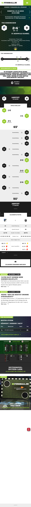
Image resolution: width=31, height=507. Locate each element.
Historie (2, 214)
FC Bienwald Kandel (20, 33)
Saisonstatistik (15, 214)
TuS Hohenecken (9, 23)
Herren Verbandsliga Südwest (15, 7)
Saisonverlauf (29, 214)
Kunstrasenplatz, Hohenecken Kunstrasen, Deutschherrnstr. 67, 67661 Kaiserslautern (15, 17)
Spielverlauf (15, 105)
